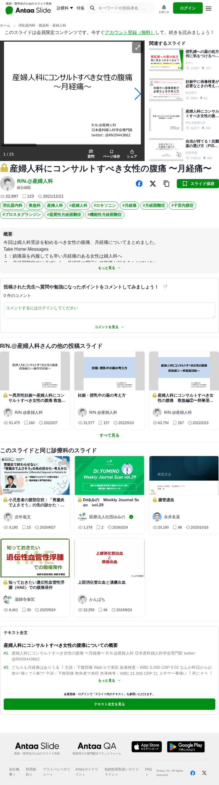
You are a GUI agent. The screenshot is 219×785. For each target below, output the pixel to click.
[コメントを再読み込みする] (166, 286)
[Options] (208, 8)
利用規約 (31, 771)
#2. (6, 667)
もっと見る (106, 268)
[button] (166, 183)
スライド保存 (202, 183)
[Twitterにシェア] (153, 183)
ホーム (5, 25)
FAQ (148, 769)
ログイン (188, 8)
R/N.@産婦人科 (35, 181)
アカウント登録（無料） (130, 32)
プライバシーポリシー (56, 771)
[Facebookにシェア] (139, 183)
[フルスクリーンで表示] (137, 47)
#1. (6, 653)
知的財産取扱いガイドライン (122, 771)
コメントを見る (107, 327)
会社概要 (14, 771)
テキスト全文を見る (109, 704)
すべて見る (109, 435)
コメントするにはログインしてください (42, 308)
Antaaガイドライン (86, 771)
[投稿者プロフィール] (7, 183)
